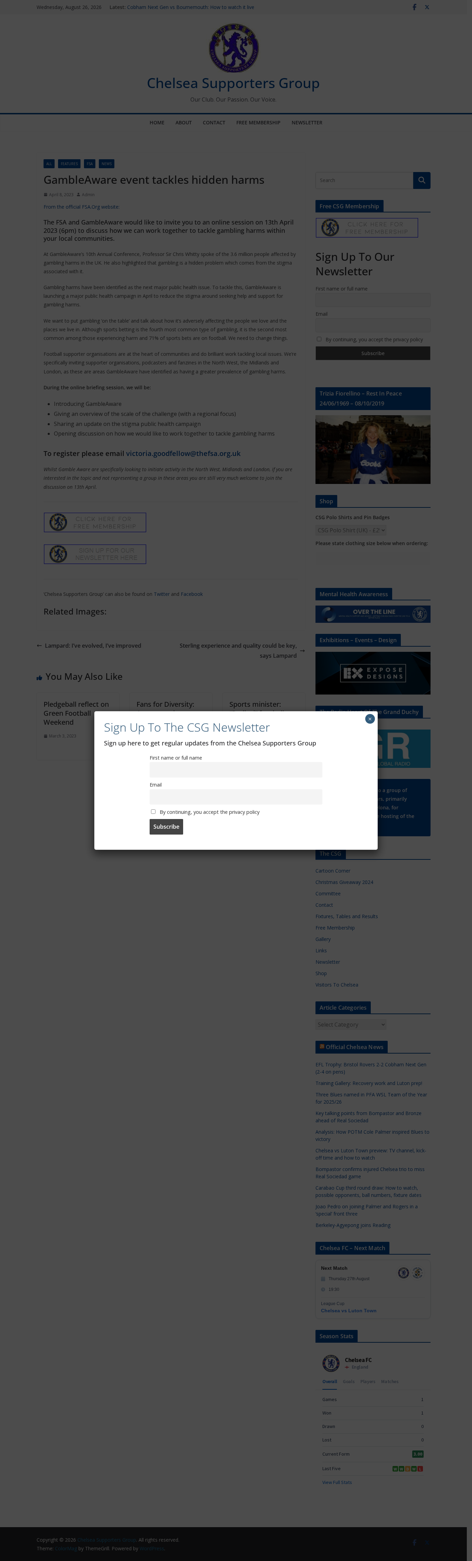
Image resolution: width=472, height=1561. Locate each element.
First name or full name (176, 757)
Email (156, 784)
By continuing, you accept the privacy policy (208, 812)
